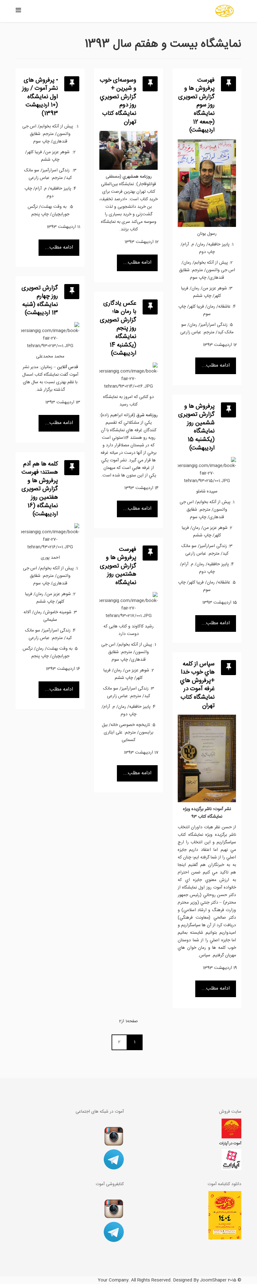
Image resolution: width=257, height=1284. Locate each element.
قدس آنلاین (67, 367)
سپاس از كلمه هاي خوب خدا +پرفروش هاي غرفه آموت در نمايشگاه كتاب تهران (197, 685)
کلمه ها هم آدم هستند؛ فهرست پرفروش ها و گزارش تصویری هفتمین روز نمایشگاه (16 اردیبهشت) (40, 489)
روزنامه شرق (147, 415)
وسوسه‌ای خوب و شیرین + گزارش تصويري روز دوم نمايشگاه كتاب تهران (118, 101)
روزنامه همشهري (137, 176)
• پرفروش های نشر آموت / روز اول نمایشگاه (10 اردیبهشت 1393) (40, 97)
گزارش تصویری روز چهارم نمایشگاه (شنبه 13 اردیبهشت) (40, 300)
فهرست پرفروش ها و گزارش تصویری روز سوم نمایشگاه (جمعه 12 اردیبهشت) (196, 105)
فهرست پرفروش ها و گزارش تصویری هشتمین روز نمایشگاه (118, 566)
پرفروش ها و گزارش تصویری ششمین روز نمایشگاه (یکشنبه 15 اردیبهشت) (196, 427)
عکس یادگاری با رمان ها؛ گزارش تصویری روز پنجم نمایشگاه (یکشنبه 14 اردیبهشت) (118, 328)
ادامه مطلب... (59, 247)
